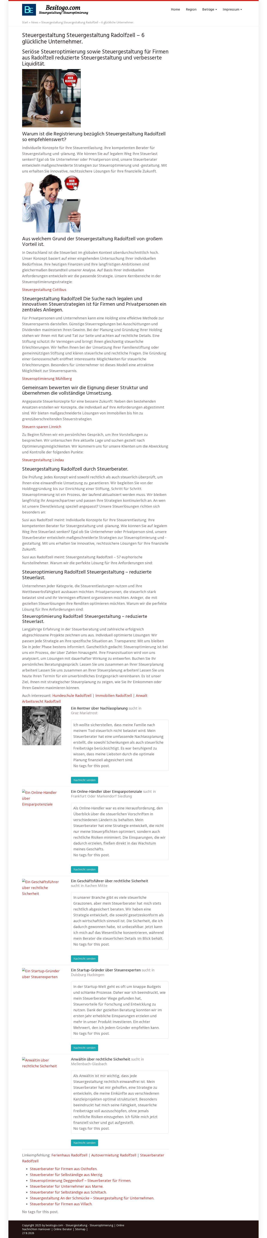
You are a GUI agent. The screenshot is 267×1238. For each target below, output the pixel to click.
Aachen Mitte (96, 886)
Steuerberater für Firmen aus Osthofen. (63, 1168)
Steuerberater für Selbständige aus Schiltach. (68, 1192)
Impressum (231, 9)
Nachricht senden (84, 780)
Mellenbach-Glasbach (89, 1064)
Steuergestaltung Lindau (43, 459)
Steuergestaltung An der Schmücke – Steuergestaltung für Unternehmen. (92, 1198)
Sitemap (80, 1229)
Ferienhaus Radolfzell (69, 1155)
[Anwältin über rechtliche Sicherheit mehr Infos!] (41, 1076)
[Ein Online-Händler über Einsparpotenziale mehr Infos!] (41, 809)
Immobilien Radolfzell (113, 695)
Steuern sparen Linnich (41, 426)
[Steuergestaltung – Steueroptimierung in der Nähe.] (56, 10)
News (34, 22)
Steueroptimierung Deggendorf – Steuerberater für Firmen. (80, 1180)
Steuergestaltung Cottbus (44, 289)
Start (25, 22)
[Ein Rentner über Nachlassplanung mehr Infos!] (41, 725)
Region (191, 9)
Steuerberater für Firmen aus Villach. (61, 1204)
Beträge (208, 9)
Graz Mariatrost (84, 713)
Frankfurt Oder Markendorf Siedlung (101, 796)
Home (175, 9)
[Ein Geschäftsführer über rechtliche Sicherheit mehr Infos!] (41, 898)
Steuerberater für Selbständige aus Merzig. (66, 1174)
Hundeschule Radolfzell (71, 695)
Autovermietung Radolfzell (113, 1155)
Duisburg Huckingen (87, 975)
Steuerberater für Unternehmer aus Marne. (66, 1186)
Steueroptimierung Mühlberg (47, 378)
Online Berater (63, 1229)
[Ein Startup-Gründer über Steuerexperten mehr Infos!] (41, 987)
